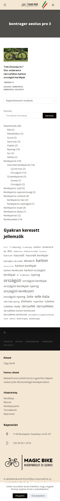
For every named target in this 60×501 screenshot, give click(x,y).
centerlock (47, 247)
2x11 (6, 247)
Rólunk (19, 342)
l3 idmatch (25, 275)
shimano (26, 301)
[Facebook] (5, 332)
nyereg (35, 275)
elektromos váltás (31, 251)
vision (6, 318)
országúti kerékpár (34, 281)
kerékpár (10, 275)
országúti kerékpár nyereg (21, 286)
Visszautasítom (38, 495)
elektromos (18, 251)
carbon (37, 247)
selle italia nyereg (12, 301)
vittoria (12, 318)
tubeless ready (12, 306)
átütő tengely (22, 318)
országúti (12, 280)
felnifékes (42, 251)
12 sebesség (27, 247)
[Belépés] (53, 5)
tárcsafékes (45, 306)
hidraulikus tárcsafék (13, 261)
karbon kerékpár (25, 266)
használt (19, 255)
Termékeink (47, 342)
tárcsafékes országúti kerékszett (41, 315)
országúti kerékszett (19, 291)
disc (9, 251)
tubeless (49, 301)
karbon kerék (9, 266)
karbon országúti (34, 270)
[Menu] (5, 5)
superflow (38, 301)
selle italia (42, 296)
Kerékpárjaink (32, 342)
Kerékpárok (9, 89)
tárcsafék (28, 306)
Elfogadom (20, 495)
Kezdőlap (8, 342)
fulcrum (8, 255)
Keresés (8, 110)
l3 (18, 274)
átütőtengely (34, 318)
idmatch (29, 261)
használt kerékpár (37, 255)
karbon (42, 260)
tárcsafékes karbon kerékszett (19, 310)
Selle (30, 297)
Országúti (19, 89)
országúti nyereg (14, 297)
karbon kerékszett (13, 270)
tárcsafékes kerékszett (15, 314)
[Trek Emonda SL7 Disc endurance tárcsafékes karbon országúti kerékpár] (16, 55)
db (5, 251)
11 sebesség (15, 247)
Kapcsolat (9, 345)
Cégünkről (9, 363)
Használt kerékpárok (13, 87)
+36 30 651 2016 (22, 443)
